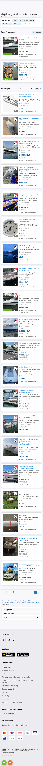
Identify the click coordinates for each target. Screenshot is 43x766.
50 (41, 89)
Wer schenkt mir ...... (25, 245)
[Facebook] (4, 640)
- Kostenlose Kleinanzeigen (16, 725)
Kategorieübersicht (9, 689)
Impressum (6, 699)
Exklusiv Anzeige (8, 714)
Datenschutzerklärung (10, 686)
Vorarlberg (6, 24)
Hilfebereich (6, 667)
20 (37, 89)
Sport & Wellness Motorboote (22, 20)
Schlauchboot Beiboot (26, 367)
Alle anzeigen (37, 32)
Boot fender (23, 515)
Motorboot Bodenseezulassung (29, 319)
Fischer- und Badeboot (26, 63)
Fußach (16, 24)
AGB (3, 674)
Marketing (5, 696)
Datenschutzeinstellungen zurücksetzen (17, 677)
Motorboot (22, 492)
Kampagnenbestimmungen (12, 702)
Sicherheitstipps (8, 670)
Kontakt (5, 692)
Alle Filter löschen (28, 24)
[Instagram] (9, 640)
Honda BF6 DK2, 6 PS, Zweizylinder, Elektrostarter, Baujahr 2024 (28, 169)
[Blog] (14, 640)
